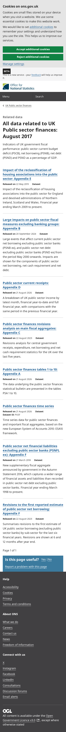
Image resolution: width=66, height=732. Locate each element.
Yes (43, 559)
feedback (36, 74)
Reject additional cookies (33, 57)
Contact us (9, 633)
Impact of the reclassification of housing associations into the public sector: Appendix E (30, 174)
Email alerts (10, 696)
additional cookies (41, 27)
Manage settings (13, 64)
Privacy (7, 598)
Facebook (9, 674)
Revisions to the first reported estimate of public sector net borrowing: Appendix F (33, 509)
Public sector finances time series (28, 406)
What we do (10, 622)
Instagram (9, 668)
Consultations (12, 685)
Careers (8, 627)
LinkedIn (8, 679)
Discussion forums (15, 691)
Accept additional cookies (33, 49)
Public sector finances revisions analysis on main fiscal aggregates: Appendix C (29, 328)
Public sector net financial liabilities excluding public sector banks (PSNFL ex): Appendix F (31, 450)
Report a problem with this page (26, 566)
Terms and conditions (17, 604)
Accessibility (11, 587)
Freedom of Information (18, 645)
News (6, 639)
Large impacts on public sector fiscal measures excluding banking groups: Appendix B (31, 224)
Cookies (8, 593)
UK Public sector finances (18, 105)
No (50, 559)
